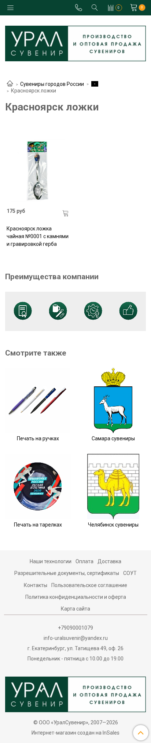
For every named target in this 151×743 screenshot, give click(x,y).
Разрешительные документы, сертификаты (66, 573)
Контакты (35, 585)
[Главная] (10, 84)
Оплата (84, 561)
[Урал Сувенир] (75, 42)
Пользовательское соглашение (89, 585)
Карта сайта (75, 609)
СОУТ (130, 573)
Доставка (109, 561)
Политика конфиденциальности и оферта (75, 597)
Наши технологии (50, 561)
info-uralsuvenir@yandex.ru (76, 638)
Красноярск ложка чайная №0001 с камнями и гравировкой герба (38, 236)
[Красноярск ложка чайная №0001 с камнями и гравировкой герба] (38, 170)
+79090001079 (75, 628)
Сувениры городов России (52, 84)
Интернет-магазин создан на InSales (75, 732)
